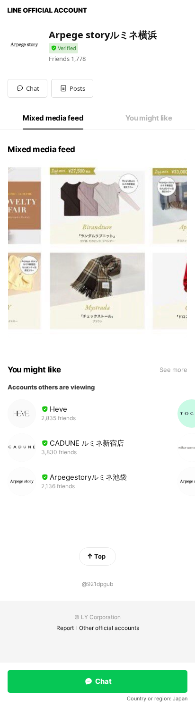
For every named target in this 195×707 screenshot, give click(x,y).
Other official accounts (109, 627)
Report (65, 627)
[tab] (53, 118)
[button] (72, 88)
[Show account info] (63, 48)
